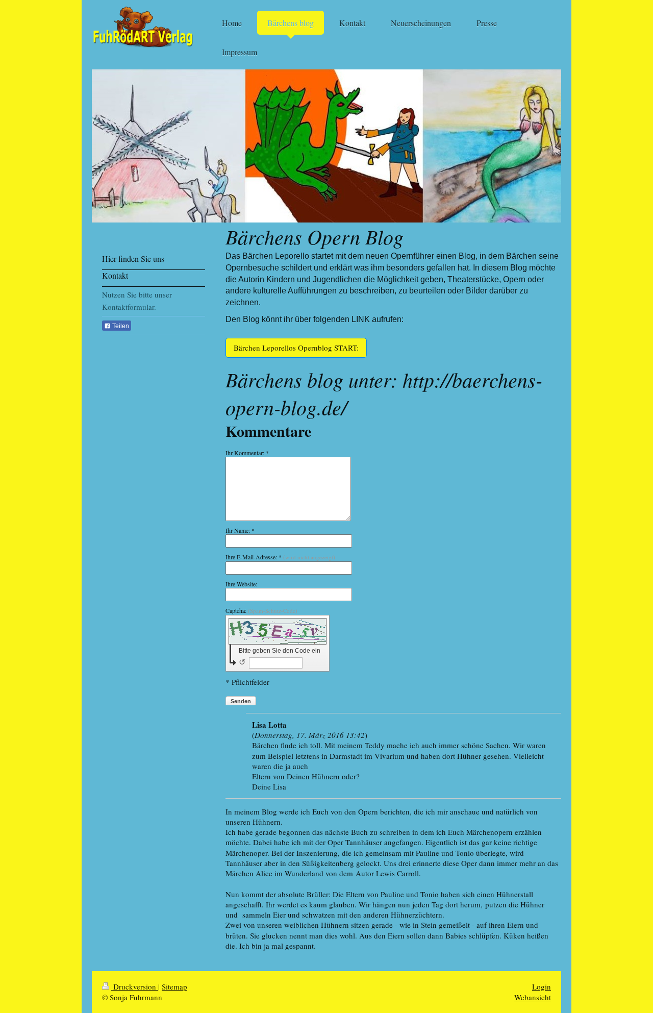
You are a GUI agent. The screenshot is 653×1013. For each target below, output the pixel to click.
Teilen (120, 326)
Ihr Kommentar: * (247, 453)
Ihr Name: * (240, 530)
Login (541, 986)
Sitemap (174, 986)
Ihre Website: (241, 584)
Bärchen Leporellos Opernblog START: (296, 347)
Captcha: (261, 610)
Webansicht (532, 997)
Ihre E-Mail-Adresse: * (280, 557)
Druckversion (134, 986)
